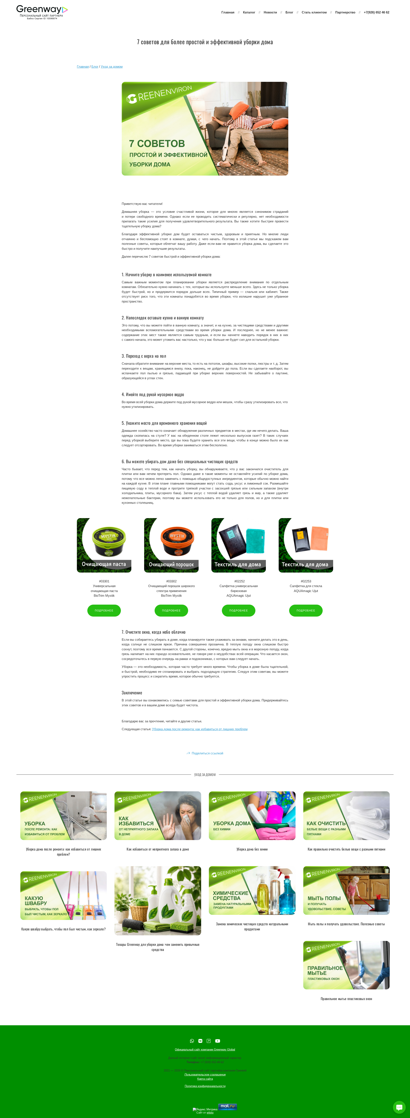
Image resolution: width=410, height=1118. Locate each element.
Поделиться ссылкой (207, 753)
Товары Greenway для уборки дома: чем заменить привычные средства (158, 947)
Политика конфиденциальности (205, 1086)
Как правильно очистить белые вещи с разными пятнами (346, 849)
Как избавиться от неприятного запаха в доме (158, 849)
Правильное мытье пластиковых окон (346, 998)
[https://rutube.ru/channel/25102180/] (209, 1041)
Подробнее (104, 610)
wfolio (210, 1112)
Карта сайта (205, 1078)
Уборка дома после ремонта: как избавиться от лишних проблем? (63, 851)
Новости (270, 12)
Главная (227, 12)
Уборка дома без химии (252, 849)
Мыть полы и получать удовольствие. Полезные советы (346, 923)
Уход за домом (112, 66)
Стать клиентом (314, 12)
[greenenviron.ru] (42, 12)
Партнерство (345, 12)
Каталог (249, 12)
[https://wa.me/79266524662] (192, 1041)
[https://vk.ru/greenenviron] (200, 1041)
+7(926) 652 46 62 (376, 12)
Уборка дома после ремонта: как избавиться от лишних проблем (199, 729)
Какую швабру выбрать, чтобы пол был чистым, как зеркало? (63, 928)
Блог (289, 12)
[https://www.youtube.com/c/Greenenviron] (217, 1041)
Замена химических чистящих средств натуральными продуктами (252, 926)
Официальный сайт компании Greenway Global (205, 1049)
